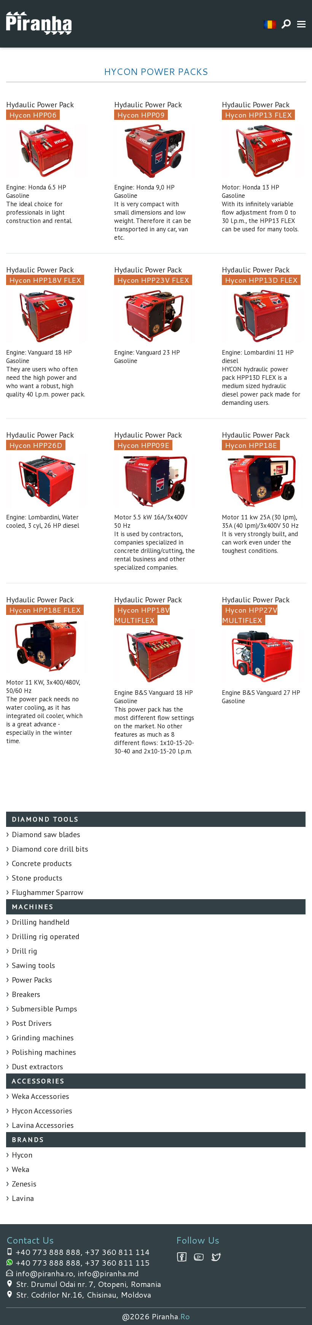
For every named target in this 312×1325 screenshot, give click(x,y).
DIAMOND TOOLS (45, 819)
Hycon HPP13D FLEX (261, 280)
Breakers (26, 994)
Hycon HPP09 (141, 115)
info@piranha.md (108, 1273)
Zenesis (24, 1184)
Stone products (37, 878)
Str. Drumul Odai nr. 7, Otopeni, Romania (88, 1284)
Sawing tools (33, 965)
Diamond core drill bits (50, 849)
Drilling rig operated (46, 936)
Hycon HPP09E (143, 445)
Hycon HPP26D (35, 445)
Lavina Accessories (43, 1125)
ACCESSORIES (38, 1081)
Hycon (22, 1155)
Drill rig (24, 951)
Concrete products (42, 863)
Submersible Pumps (44, 1009)
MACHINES (33, 906)
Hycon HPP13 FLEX (258, 115)
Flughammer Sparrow (47, 892)
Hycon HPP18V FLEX (45, 280)
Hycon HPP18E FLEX (45, 610)
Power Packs (32, 980)
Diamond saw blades (46, 834)
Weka (20, 1169)
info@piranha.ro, (47, 1273)
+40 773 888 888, (50, 1252)
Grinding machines (43, 1038)
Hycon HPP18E (251, 445)
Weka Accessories (40, 1096)
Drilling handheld (41, 922)
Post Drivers (32, 1023)
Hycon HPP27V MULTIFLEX (249, 615)
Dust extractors (37, 1067)
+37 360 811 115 (117, 1262)
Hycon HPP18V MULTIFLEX (142, 615)
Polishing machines (44, 1052)
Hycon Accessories (42, 1111)
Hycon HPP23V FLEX (153, 280)
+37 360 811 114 (117, 1252)
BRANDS (28, 1139)
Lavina (23, 1198)
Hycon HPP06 (33, 115)
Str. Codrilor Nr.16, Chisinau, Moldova (83, 1294)
